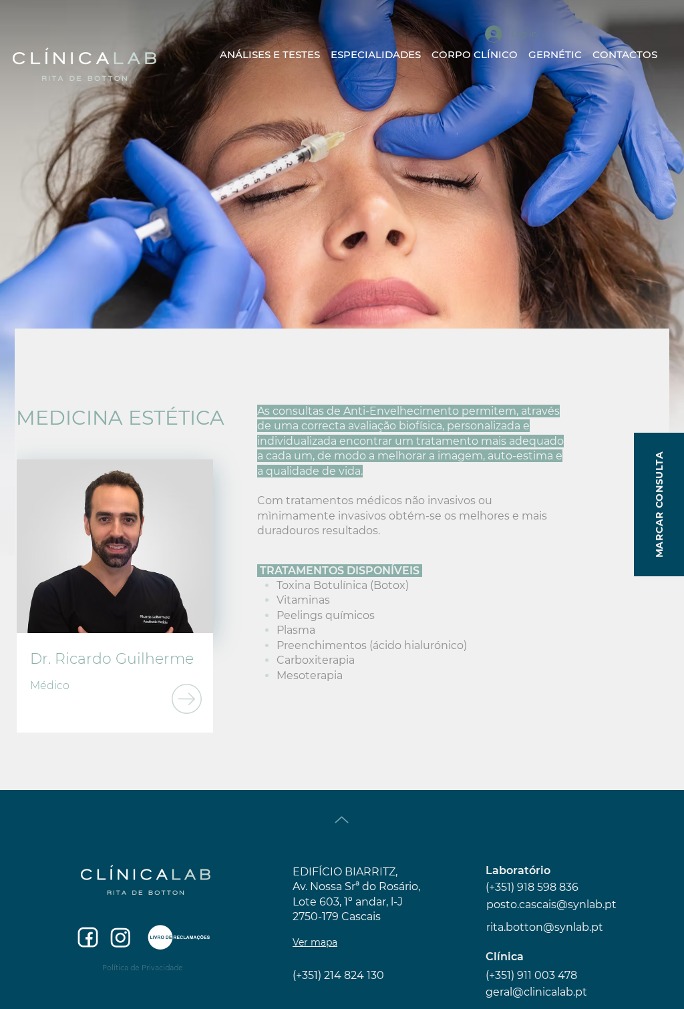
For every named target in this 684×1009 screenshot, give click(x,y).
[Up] (341, 819)
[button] (375, 48)
